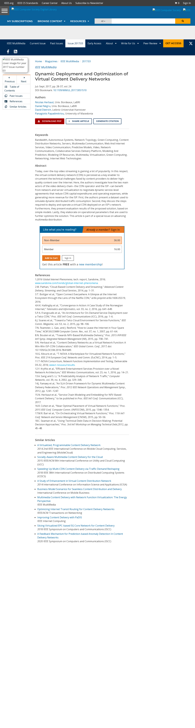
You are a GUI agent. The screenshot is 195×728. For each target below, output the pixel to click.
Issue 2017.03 (75, 43)
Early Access (94, 43)
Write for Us (128, 43)
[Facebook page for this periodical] (8, 51)
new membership (90, 264)
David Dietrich (43, 109)
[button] (177, 3)
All (102, 21)
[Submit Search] (182, 21)
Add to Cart (51, 258)
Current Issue (38, 43)
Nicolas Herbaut (44, 102)
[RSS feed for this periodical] (16, 51)
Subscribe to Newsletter (89, 3)
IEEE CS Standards (27, 3)
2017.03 (86, 61)
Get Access (173, 43)
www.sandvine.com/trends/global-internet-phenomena (66, 283)
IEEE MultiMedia (16, 43)
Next (23, 81)
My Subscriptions (20, 21)
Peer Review (150, 43)
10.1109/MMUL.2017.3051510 (70, 90)
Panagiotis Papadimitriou (49, 113)
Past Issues (56, 43)
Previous (10, 81)
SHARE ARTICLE (80, 121)
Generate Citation (107, 121)
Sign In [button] (187, 3)
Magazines (51, 61)
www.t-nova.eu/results (62, 365)
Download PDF (51, 121)
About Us (66, 3)
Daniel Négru (42, 106)
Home (38, 61)
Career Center (50, 3)
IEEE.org (9, 3)
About (109, 43)
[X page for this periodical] (191, 43)
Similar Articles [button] (17, 106)
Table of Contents (11, 88)
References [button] (15, 101)
